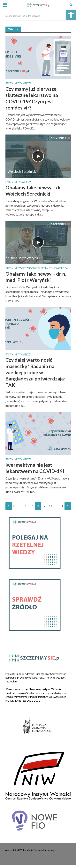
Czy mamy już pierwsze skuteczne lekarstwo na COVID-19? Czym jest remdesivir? (31, 98)
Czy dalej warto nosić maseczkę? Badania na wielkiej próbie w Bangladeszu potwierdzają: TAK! (35, 372)
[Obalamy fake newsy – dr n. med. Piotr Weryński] (38, 242)
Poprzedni (8, 506)
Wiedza (27, 16)
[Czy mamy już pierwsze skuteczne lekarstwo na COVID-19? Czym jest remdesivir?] (38, 57)
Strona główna (13, 16)
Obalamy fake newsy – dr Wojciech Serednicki (33, 191)
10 (50, 506)
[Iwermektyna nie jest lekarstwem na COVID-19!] (38, 433)
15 (63, 506)
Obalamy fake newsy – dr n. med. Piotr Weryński (35, 277)
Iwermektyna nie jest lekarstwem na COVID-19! (34, 468)
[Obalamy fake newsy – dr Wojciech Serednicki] (38, 156)
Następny (68, 506)
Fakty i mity (13, 83)
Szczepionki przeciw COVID (39, 268)
